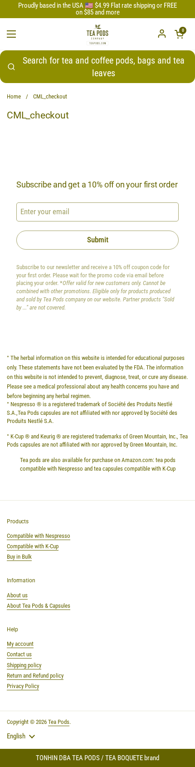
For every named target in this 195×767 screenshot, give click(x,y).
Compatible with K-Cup (32, 546)
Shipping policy (24, 665)
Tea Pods (58, 721)
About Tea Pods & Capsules (38, 605)
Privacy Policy (23, 686)
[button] (179, 34)
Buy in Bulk (19, 556)
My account (20, 643)
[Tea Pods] (97, 34)
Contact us (19, 654)
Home (14, 96)
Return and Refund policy (35, 675)
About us (17, 595)
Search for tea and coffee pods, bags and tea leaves (104, 67)
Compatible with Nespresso (38, 535)
